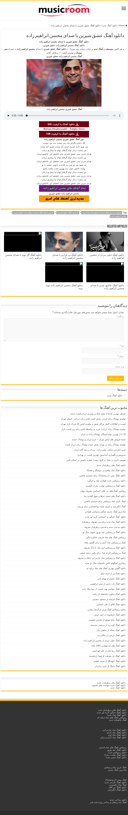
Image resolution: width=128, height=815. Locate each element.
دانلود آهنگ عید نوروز (116, 750)
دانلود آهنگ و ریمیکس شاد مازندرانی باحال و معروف (101, 558)
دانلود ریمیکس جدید (117, 752)
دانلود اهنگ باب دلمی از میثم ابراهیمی (108, 584)
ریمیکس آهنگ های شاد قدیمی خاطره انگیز (106, 537)
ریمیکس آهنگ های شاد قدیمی (112, 747)
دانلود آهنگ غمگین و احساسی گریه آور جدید (105, 517)
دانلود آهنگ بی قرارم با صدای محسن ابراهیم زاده (67, 256)
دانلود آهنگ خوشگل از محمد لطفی (109, 661)
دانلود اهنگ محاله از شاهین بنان (111, 630)
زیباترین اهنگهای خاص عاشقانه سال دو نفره (105, 563)
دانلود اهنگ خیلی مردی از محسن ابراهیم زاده (105, 640)
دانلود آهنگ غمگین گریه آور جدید (112, 712)
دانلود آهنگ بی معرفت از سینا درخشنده (107, 656)
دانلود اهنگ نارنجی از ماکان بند (111, 635)
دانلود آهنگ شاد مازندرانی (115, 730)
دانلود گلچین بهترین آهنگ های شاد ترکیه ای (106, 568)
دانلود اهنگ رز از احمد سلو (113, 573)
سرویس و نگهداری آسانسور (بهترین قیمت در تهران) (102, 455)
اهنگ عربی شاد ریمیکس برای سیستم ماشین (105, 501)
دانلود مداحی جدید (118, 800)
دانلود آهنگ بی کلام (118, 787)
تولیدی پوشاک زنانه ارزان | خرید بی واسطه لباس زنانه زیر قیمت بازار (94, 429)
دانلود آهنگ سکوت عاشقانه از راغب (109, 594)
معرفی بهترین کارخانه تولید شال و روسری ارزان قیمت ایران (98, 413)
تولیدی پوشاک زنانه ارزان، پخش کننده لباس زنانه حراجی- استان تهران (93, 419)
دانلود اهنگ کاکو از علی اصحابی (111, 604)
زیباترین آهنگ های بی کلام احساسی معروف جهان (103, 491)
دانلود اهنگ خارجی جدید (115, 782)
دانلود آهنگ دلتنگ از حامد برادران (110, 666)
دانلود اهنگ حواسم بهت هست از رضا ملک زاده (104, 589)
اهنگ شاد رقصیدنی (117, 785)
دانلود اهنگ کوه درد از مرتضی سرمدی (108, 625)
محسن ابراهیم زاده (119, 216)
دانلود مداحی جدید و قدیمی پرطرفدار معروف (105, 527)
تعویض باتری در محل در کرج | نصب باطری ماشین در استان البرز (96, 460)
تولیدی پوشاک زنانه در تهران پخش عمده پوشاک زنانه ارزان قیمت (95, 444)
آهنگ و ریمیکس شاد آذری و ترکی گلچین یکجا (105, 542)
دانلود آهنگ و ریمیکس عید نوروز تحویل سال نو (104, 532)
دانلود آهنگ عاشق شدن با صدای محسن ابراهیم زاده (107, 287)
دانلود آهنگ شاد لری (117, 735)
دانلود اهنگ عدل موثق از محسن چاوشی (107, 620)
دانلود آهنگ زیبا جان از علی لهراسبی (109, 651)
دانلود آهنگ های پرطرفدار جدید (111, 465)
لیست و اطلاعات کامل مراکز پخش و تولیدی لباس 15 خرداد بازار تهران (93, 424)
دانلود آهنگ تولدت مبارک (115, 755)
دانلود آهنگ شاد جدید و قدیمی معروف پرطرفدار (104, 522)
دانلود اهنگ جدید (118, 687)
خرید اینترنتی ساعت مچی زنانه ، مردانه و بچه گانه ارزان (100, 449)
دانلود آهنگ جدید (109, 25)
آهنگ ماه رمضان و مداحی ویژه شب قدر (108, 802)
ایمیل (121, 356)
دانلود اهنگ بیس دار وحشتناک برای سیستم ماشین (102, 475)
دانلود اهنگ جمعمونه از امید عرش (110, 614)
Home (122, 25)
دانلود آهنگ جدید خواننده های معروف (108, 685)
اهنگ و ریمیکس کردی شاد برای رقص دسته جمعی (103, 553)
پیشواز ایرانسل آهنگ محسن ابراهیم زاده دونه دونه (102, 213)
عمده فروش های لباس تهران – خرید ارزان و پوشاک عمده (99, 439)
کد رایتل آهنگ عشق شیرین (68, 213)
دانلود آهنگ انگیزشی (117, 790)
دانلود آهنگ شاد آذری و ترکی (113, 737)
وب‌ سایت (119, 366)
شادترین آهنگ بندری (117, 770)
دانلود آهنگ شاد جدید (117, 715)
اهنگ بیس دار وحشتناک (115, 780)
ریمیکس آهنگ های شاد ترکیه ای (111, 717)
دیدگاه (120, 316)
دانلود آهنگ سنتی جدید (116, 757)
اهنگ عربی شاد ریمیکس (115, 767)
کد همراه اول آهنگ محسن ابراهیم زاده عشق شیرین (33, 213)
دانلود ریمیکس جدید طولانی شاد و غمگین (107, 480)
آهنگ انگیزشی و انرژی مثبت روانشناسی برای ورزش (102, 506)
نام (122, 346)
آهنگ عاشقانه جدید (118, 720)
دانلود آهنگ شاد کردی (117, 732)
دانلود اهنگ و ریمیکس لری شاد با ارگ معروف (105, 547)
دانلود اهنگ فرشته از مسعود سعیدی (109, 599)
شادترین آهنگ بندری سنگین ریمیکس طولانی (105, 511)
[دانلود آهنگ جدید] (64, 10)
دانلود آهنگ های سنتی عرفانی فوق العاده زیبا (105, 496)
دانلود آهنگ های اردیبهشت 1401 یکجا (109, 645)
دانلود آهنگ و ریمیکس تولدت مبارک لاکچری (106, 486)
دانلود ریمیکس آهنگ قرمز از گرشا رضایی (107, 609)
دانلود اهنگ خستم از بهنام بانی (111, 578)
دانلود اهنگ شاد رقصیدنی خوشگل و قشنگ (106, 470)
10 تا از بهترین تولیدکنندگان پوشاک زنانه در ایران (103, 434)
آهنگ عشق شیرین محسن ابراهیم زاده (64, 109)
